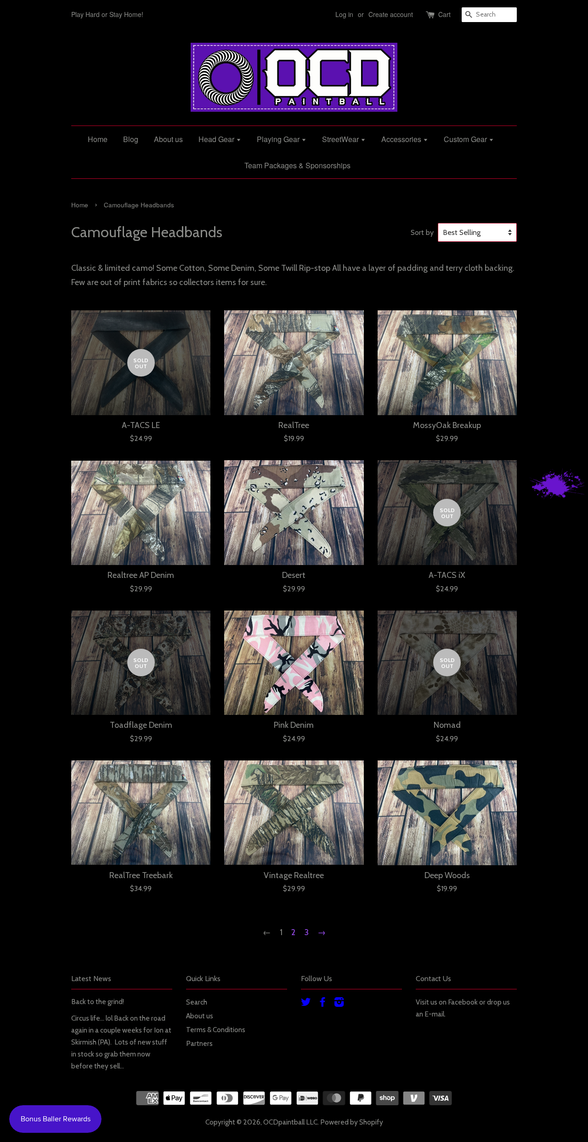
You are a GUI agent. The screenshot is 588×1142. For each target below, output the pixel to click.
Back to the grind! (97, 1001)
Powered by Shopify (351, 1122)
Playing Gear (279, 139)
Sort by (422, 232)
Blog (130, 139)
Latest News (91, 978)
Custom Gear (466, 139)
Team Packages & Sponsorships (297, 165)
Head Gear (217, 139)
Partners (199, 1043)
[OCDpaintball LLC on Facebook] (322, 1003)
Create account (390, 14)
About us (168, 139)
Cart (444, 14)
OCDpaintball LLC (290, 1122)
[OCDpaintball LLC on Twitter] (306, 1003)
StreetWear (341, 139)
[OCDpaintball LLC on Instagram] (339, 1003)
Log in (344, 14)
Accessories (402, 139)
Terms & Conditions (215, 1029)
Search (196, 1002)
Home (97, 139)
